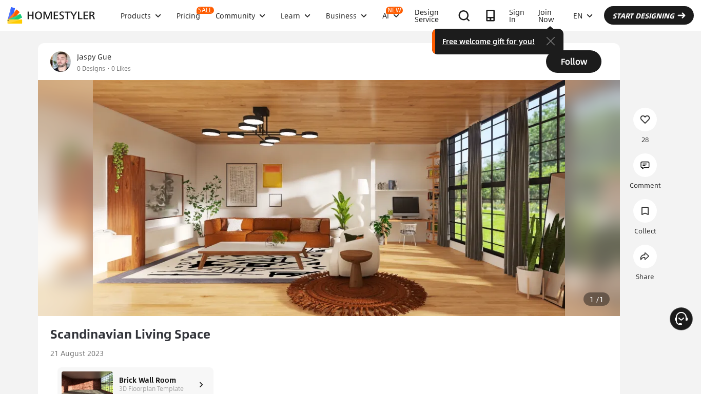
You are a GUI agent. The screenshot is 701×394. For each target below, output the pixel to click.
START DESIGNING (643, 15)
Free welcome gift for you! (488, 41)
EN (577, 15)
